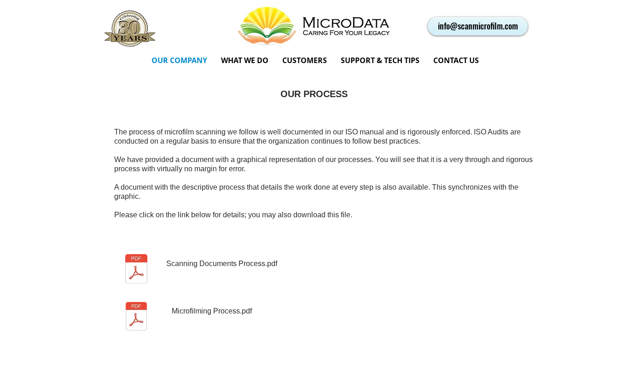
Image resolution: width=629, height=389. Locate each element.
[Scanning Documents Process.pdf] (136, 317)
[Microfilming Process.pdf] (136, 270)
